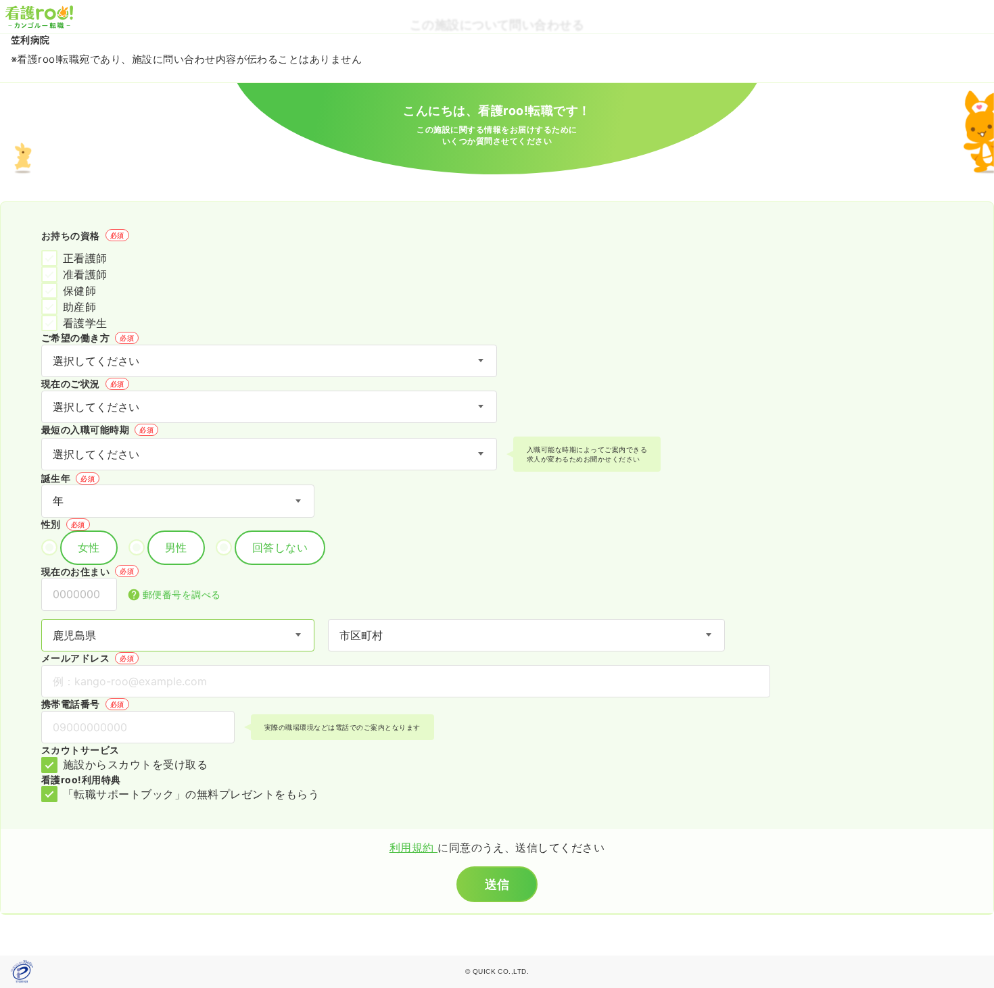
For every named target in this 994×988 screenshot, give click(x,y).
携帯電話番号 (82, 704)
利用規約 (413, 847)
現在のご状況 (82, 383)
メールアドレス (87, 658)
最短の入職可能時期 (97, 429)
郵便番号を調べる (182, 594)
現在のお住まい (87, 571)
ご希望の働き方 (87, 337)
